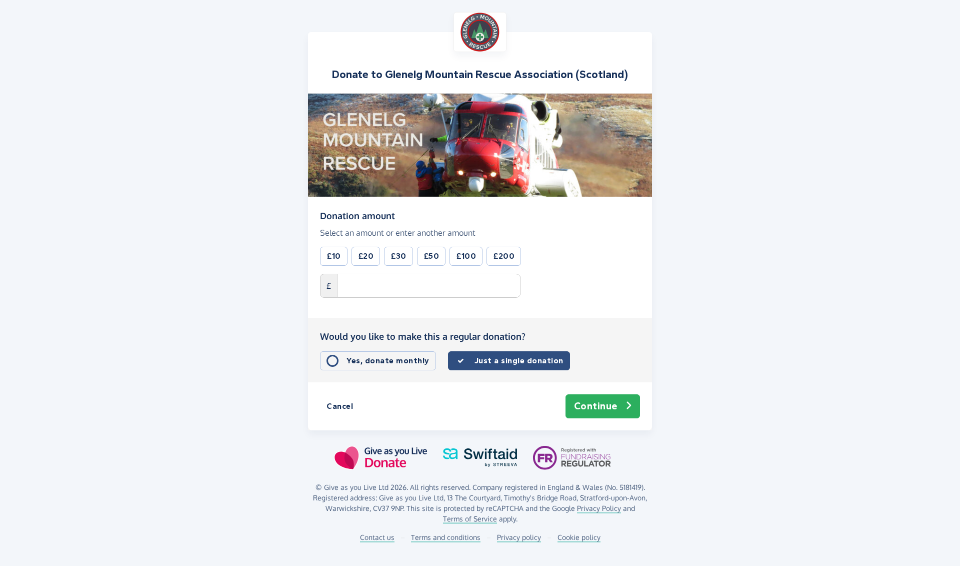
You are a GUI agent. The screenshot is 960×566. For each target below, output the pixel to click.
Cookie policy (579, 537)
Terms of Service (470, 518)
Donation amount (357, 215)
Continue (596, 406)
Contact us (377, 537)
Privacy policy (519, 537)
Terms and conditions (445, 537)
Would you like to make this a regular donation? (423, 336)
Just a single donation (519, 360)
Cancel (339, 406)
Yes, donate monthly (388, 360)
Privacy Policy (599, 508)
